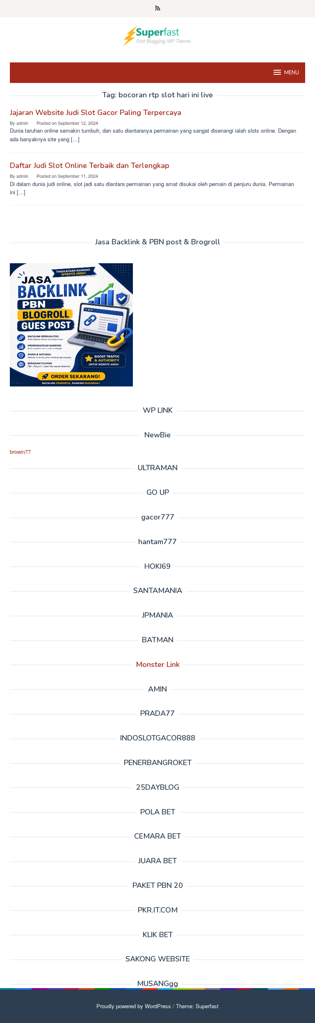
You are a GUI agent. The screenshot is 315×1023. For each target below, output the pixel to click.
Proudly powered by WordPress (133, 1006)
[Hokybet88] (157, 35)
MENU (291, 72)
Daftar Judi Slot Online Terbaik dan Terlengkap (89, 165)
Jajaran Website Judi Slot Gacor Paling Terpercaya (95, 112)
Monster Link (158, 664)
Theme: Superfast (197, 1006)
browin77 (20, 451)
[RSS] (157, 8)
